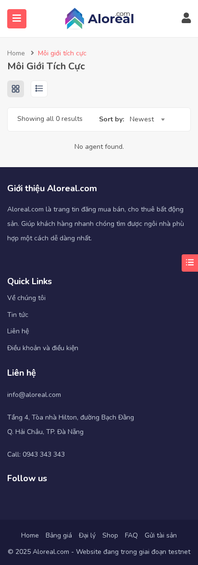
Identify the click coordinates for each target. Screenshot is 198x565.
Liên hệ (18, 331)
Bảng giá (59, 535)
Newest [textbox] (142, 119)
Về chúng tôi (26, 297)
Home (16, 53)
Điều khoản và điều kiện (42, 348)
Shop (110, 535)
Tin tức (17, 314)
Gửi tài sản (161, 535)
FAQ (131, 535)
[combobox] (147, 119)
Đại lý (87, 535)
